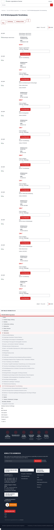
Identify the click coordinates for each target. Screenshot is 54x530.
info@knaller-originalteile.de (10, 481)
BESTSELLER (4, 410)
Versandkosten (24, 478)
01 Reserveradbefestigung (8, 335)
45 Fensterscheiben (6, 370)
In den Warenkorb (25, 54)
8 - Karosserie (5, 332)
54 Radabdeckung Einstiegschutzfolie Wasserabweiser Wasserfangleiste (18, 375)
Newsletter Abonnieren (44, 461)
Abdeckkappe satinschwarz (25, 33)
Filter (3, 22)
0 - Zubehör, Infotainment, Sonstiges (10, 399)
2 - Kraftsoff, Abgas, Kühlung (8, 319)
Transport (3, 419)
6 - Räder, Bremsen (6, 328)
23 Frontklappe (5, 355)
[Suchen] (51, 5)
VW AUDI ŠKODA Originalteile (8, 314)
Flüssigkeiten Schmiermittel (8, 403)
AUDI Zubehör (4, 414)
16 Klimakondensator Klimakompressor (10, 346)
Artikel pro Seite (20, 21)
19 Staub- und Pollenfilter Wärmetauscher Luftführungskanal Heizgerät (17, 348)
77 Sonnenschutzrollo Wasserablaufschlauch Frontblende (14, 388)
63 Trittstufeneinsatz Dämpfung (9, 383)
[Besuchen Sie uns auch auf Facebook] (5, 514)
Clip (20, 56)
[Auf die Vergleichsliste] (2, 35)
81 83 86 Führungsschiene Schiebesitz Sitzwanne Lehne (14, 390)
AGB (38, 477)
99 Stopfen (4, 395)
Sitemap (38, 487)
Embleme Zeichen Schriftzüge (7, 406)
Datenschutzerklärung (26, 456)
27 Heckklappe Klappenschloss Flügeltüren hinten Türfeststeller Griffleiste (18, 359)
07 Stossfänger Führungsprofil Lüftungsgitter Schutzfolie (14, 341)
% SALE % (3, 421)
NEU (2, 408)
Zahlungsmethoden (25, 476)
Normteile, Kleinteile (6, 401)
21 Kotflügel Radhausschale (8, 352)
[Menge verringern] (21, 51)
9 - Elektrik (4, 397)
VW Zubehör (4, 412)
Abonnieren (37, 460)
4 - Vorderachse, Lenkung (8, 324)
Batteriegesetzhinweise (42, 482)
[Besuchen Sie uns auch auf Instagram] (5, 517)
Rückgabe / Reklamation (26, 473)
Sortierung (10, 21)
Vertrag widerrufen (9, 511)
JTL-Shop (35, 525)
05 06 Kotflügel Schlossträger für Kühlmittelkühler (13, 339)
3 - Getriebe (4, 321)
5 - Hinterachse (5, 326)
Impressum (39, 484)
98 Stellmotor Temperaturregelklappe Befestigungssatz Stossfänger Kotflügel (19, 392)
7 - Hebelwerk (5, 330)
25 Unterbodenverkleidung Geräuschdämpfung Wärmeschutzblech (16, 357)
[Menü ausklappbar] (2, 1)
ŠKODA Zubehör (4, 417)
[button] (46, 1)
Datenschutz (39, 479)
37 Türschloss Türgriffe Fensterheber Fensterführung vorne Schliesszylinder (18, 364)
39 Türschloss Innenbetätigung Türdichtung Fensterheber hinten (16, 366)
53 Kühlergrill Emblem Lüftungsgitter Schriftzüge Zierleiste (14, 372)
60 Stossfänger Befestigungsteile (9, 379)
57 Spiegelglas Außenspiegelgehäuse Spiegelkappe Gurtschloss (16, 377)
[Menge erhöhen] (51, 51)
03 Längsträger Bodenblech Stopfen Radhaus (12, 337)
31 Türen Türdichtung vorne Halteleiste (10, 361)
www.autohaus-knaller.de (9, 482)
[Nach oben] (0, 529)
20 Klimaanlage (5, 350)
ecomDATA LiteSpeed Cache (47, 525)
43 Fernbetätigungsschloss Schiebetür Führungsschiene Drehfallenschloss (18, 368)
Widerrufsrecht (40, 475)
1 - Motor (4, 317)
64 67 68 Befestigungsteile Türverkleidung (12, 386)
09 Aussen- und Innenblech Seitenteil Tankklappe (13, 344)
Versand (21, 519)
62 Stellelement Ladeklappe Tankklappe (11, 381)
